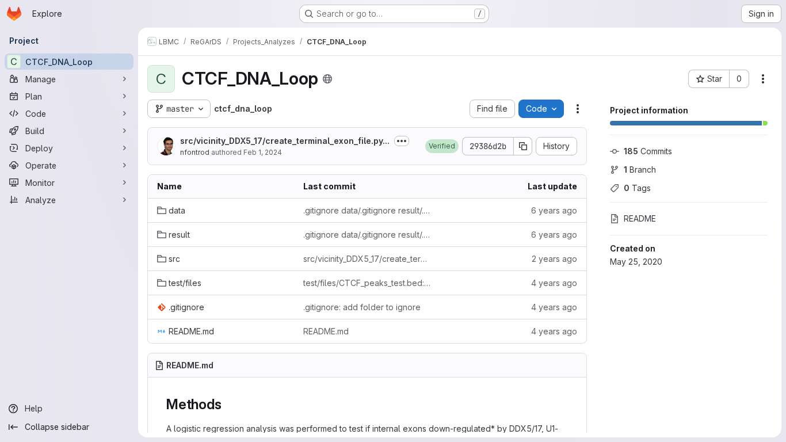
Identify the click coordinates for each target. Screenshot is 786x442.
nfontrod (194, 152)
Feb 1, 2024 (262, 152)
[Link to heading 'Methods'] (228, 404)
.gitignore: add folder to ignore (362, 307)
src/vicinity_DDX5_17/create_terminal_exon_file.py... (285, 141)
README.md (326, 331)
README (640, 218)
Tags (637, 188)
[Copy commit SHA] (523, 146)
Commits (648, 151)
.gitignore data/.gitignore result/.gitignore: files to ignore (367, 210)
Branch (640, 169)
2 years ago (554, 259)
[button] (442, 146)
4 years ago (554, 283)
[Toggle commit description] (401, 141)
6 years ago (554, 210)
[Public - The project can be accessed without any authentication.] (327, 78)
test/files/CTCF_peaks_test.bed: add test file (367, 283)
